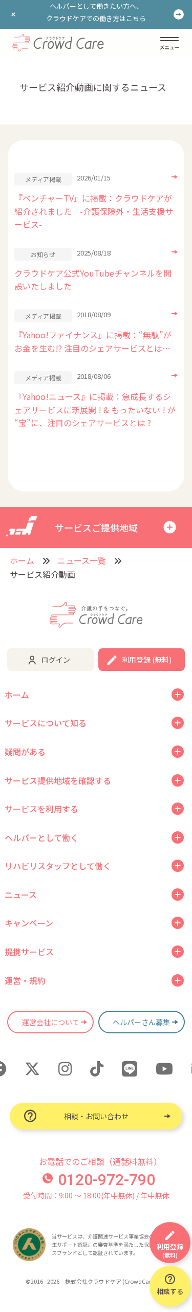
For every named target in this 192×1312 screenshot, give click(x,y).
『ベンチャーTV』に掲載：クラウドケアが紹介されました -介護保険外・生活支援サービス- (93, 211)
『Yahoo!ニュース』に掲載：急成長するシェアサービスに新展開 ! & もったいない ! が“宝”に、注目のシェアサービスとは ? (95, 409)
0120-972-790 (106, 1180)
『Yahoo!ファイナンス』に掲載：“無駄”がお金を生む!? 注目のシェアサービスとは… (93, 341)
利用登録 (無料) (147, 659)
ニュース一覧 (81, 560)
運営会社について (50, 1022)
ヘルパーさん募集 (141, 1022)
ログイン (55, 659)
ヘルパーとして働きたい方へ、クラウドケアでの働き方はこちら (96, 12)
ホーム (22, 560)
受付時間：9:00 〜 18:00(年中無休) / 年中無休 (96, 1195)
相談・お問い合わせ (96, 1116)
